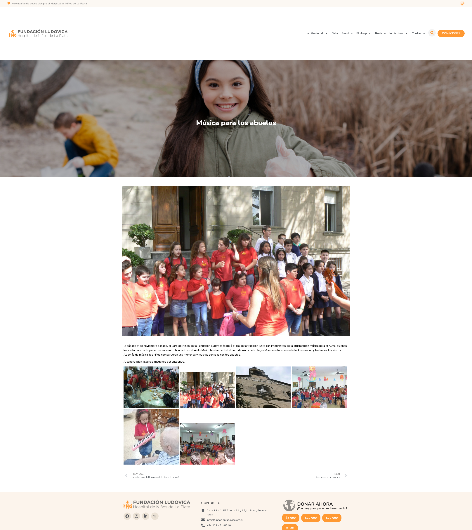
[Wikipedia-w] (155, 516)
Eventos (347, 33)
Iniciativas (396, 33)
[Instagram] (462, 3)
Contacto (418, 33)
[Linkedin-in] (145, 516)
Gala (335, 33)
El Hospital (364, 33)
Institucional (314, 33)
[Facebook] (127, 516)
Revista (380, 33)
